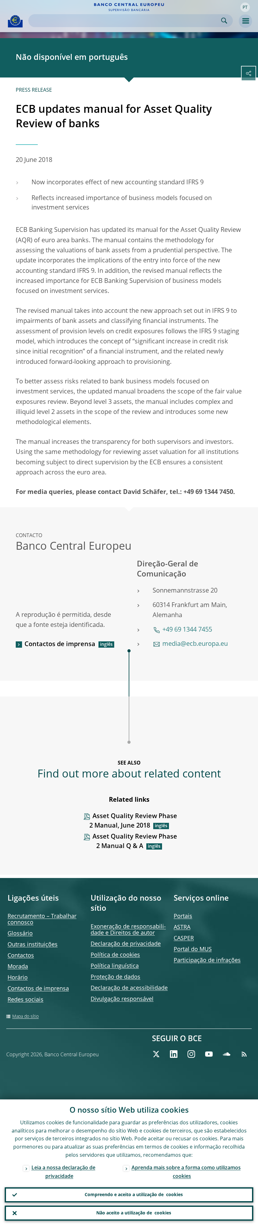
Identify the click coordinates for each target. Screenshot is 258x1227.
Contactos (21, 956)
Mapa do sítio (25, 1016)
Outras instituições (33, 945)
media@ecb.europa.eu (195, 644)
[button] (245, 7)
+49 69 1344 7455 (187, 630)
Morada (18, 967)
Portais (183, 916)
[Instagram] (191, 1054)
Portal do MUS (193, 949)
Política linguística (115, 966)
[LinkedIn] (173, 1054)
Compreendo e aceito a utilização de (134, 1195)
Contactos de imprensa (60, 644)
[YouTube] (208, 1054)
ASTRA (182, 927)
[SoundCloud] (226, 1054)
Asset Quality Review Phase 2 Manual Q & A (135, 842)
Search (224, 20)
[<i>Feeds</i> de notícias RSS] (244, 1054)
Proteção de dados (115, 977)
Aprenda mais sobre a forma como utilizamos (186, 1172)
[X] (156, 1054)
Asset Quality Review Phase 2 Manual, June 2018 (133, 821)
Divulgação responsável (122, 999)
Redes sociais (25, 1000)
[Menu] (245, 21)
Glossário (20, 934)
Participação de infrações (207, 960)
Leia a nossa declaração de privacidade (63, 1172)
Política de (115, 955)
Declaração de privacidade (126, 944)
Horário (18, 978)
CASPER (184, 938)
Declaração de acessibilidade (129, 988)
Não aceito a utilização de (133, 1213)
